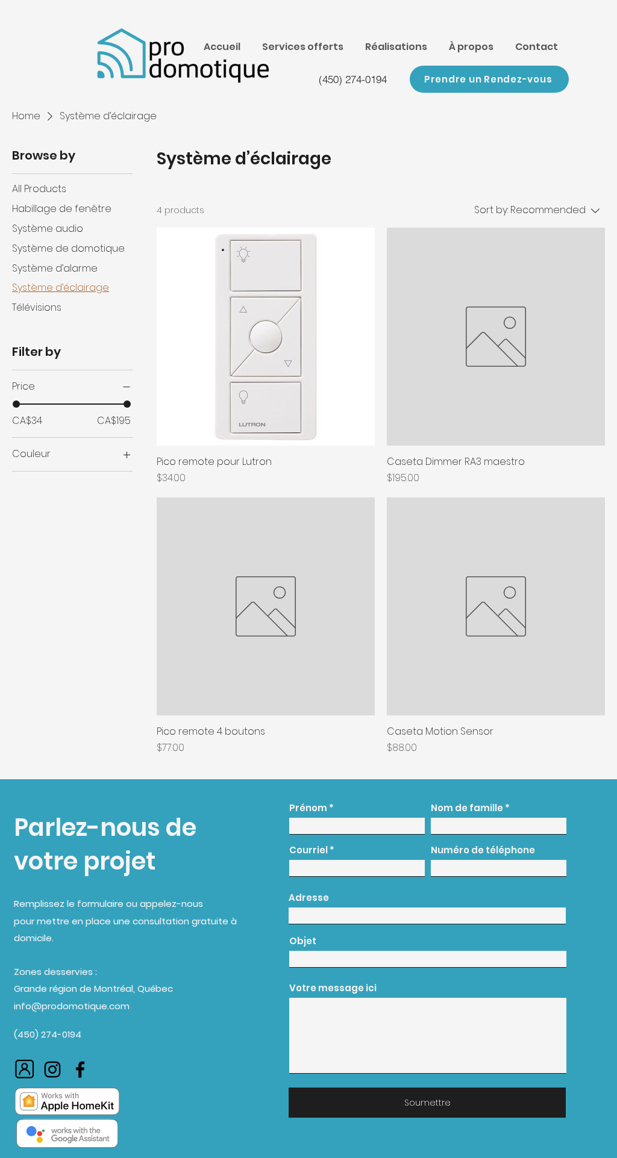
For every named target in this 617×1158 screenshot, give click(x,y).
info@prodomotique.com (72, 1006)
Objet (302, 940)
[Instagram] (52, 1069)
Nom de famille (467, 807)
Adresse (309, 897)
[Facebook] (80, 1069)
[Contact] (25, 1069)
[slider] (16, 404)
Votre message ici (333, 987)
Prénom (308, 807)
